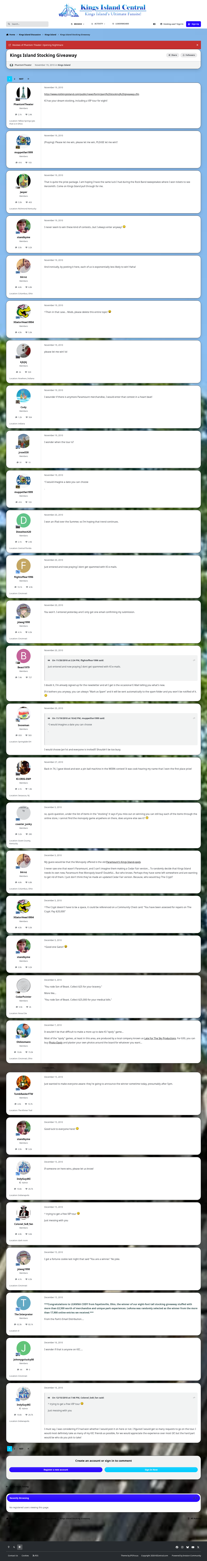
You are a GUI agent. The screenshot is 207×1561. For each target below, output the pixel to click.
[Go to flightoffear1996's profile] (24, 565)
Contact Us (13, 1555)
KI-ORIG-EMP (23, 779)
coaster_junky (23, 824)
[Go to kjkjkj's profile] (24, 351)
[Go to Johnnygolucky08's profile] (24, 1348)
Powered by (186, 1555)
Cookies (25, 1555)
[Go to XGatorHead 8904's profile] (24, 311)
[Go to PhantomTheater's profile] (11, 65)
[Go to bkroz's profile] (24, 266)
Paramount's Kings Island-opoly (123, 862)
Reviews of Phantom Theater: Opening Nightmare (37, 45)
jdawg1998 (23, 622)
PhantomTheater (23, 65)
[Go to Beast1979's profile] (24, 656)
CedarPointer (23, 996)
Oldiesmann (24, 1042)
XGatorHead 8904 (23, 322)
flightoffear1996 (23, 577)
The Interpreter (24, 1314)
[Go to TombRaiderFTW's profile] (24, 1082)
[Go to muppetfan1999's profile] (24, 141)
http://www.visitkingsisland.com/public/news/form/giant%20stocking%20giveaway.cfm (91, 94)
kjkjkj (23, 362)
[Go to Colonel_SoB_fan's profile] (24, 1213)
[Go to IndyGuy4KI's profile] (24, 1167)
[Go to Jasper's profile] (24, 181)
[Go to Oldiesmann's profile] (24, 1031)
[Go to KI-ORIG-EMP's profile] (24, 768)
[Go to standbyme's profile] (24, 226)
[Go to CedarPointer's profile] (24, 985)
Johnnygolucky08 (23, 1359)
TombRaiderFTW (23, 1094)
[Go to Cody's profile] (24, 396)
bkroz (23, 277)
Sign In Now (151, 1469)
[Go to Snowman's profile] (24, 714)
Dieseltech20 (23, 531)
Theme (124, 1555)
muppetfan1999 (23, 152)
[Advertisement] (103, 1531)
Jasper (23, 192)
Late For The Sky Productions (160, 1038)
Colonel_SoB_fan (23, 1224)
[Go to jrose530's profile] (24, 441)
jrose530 (24, 452)
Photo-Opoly (56, 1042)
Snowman (23, 725)
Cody (24, 407)
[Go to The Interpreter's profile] (24, 1303)
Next (21, 79)
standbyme (23, 237)
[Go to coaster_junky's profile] (24, 813)
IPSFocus (134, 1555)
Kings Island (64, 65)
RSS (36, 1555)
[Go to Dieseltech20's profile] (24, 520)
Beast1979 (24, 667)
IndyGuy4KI (23, 1178)
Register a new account (56, 1469)
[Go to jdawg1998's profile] (24, 611)
